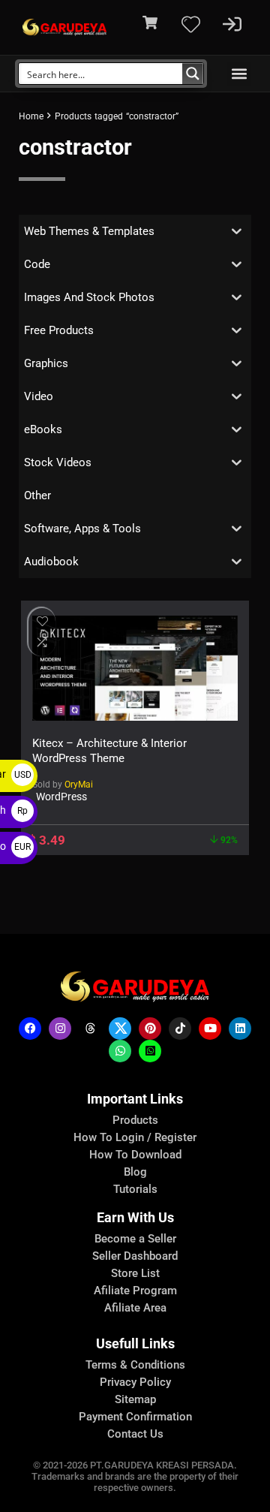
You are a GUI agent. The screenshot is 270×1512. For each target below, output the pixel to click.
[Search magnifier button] (192, 73)
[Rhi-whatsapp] (120, 1051)
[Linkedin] (240, 1028)
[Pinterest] (150, 1028)
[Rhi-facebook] (30, 1028)
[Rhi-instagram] (60, 1028)
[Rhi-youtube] (210, 1028)
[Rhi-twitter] (120, 1028)
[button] (238, 74)
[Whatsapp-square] (150, 1051)
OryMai (78, 784)
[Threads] (90, 1028)
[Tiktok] (180, 1028)
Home (31, 116)
